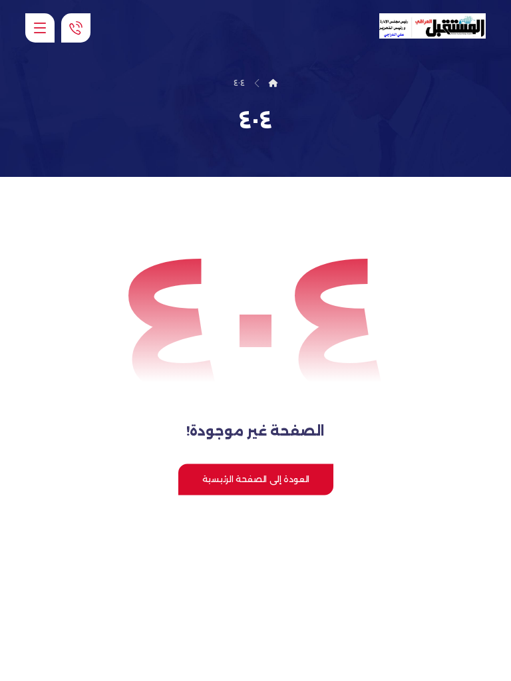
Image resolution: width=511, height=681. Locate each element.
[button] (40, 28)
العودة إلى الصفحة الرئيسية (255, 479)
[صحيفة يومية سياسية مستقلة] (432, 26)
